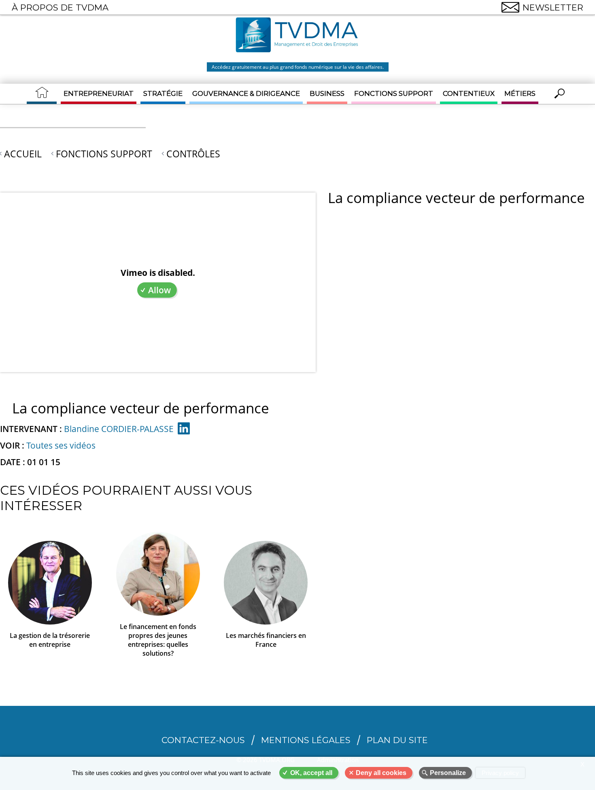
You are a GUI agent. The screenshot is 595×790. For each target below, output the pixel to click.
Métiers (520, 93)
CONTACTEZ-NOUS (203, 740)
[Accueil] (297, 36)
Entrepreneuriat (99, 93)
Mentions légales (306, 740)
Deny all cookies (381, 772)
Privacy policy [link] (500, 772)
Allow (159, 290)
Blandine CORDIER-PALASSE (119, 428)
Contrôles (193, 153)
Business (327, 93)
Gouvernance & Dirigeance (246, 93)
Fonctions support (393, 93)
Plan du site (397, 740)
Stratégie (163, 93)
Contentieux (469, 93)
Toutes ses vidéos (61, 445)
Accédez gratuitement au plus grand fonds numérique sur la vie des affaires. (298, 67)
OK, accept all (311, 772)
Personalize (448, 772)
